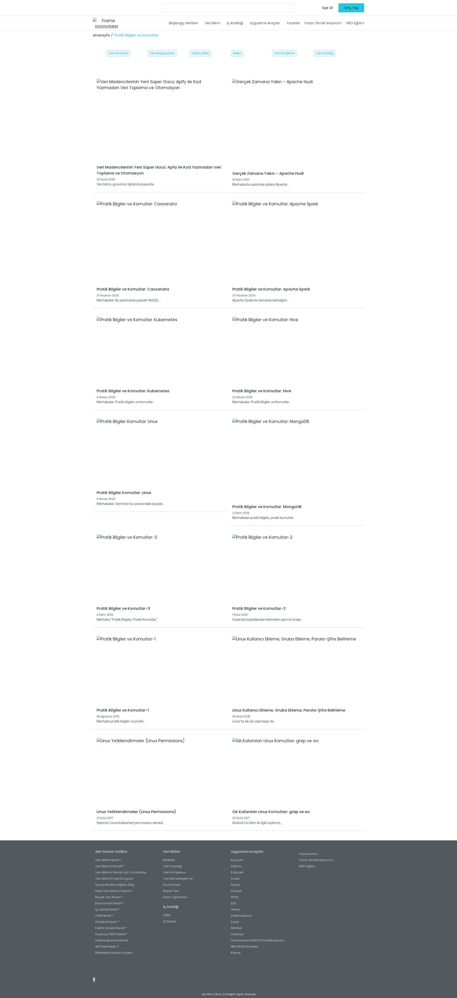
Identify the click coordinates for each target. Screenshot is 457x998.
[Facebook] (213, 967)
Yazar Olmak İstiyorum (323, 23)
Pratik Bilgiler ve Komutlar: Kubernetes (133, 391)
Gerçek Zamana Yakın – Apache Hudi (268, 173)
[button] (184, 23)
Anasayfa (101, 35)
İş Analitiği (235, 23)
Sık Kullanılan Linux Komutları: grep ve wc (271, 811)
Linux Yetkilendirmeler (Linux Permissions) (136, 811)
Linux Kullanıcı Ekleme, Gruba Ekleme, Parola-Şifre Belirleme (288, 710)
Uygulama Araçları (265, 23)
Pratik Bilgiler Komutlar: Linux (124, 492)
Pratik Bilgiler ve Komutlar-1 (123, 710)
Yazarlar (293, 23)
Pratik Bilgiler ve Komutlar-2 (259, 608)
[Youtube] (233, 967)
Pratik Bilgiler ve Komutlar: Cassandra (133, 289)
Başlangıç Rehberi (183, 23)
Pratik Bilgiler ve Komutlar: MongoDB (267, 506)
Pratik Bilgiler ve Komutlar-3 (123, 608)
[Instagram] (223, 967)
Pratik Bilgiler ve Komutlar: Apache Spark (271, 289)
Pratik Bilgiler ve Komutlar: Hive (261, 391)
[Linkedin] (244, 967)
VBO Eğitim (355, 23)
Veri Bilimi (212, 23)
